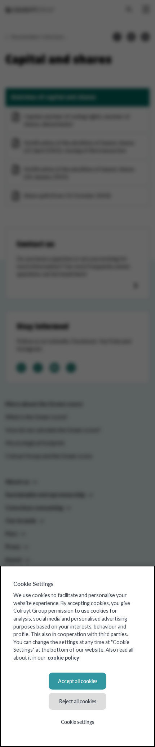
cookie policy (63, 658)
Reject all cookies (77, 701)
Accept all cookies (77, 681)
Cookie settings (77, 721)
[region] (77, 656)
